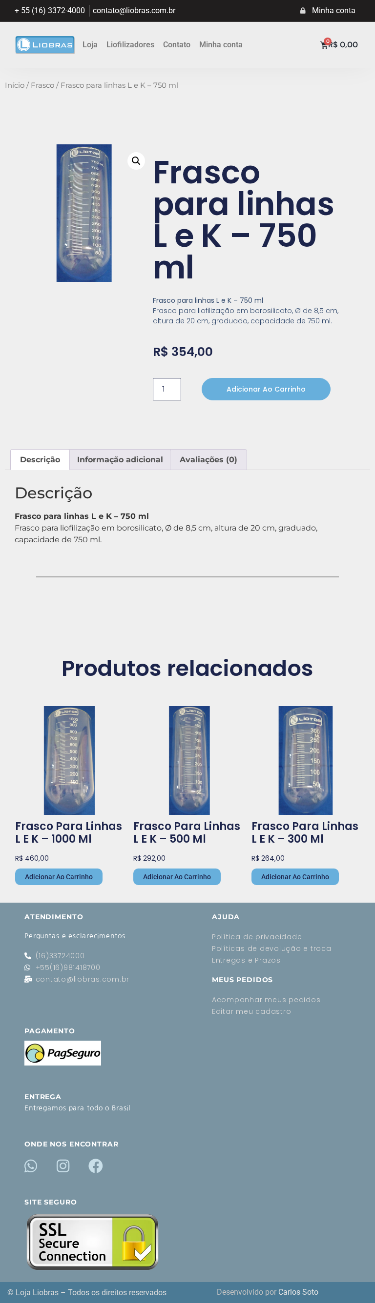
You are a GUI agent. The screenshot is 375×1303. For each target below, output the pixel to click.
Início (14, 85)
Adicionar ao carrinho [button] (59, 877)
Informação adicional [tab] (120, 459)
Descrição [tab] (40, 459)
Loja (90, 44)
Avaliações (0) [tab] (208, 459)
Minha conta (221, 44)
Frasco (42, 85)
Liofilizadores (130, 44)
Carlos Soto (298, 1292)
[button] (136, 161)
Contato (176, 44)
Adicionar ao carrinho (266, 389)
